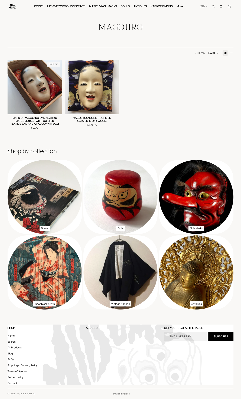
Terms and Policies (120, 393)
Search (12, 341)
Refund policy (16, 377)
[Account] (221, 6)
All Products (15, 347)
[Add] (113, 108)
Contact (12, 383)
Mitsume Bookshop (25, 393)
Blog (10, 353)
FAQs (11, 359)
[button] (213, 53)
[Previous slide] (13, 87)
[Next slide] (56, 87)
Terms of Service (17, 371)
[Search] (213, 6)
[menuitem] (180, 6)
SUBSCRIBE (221, 336)
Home (11, 335)
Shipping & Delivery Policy (22, 365)
